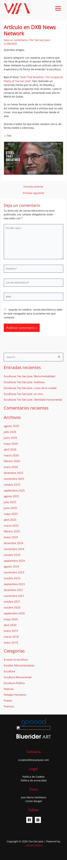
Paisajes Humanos (15, 694)
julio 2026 (10, 432)
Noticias (9, 689)
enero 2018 (11, 642)
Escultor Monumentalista (19, 665)
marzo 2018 (11, 636)
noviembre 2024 (14, 549)
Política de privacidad (33, 780)
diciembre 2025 (13, 473)
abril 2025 (10, 519)
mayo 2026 (11, 443)
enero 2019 (11, 631)
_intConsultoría (33, 845)
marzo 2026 (11, 455)
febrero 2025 (12, 531)
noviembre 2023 (14, 572)
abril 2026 (10, 449)
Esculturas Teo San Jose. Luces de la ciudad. (30, 388)
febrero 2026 (12, 461)
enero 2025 (11, 537)
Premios (9, 706)
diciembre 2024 (13, 543)
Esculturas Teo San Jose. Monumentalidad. (30, 376)
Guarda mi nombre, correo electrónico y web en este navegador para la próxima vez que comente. (33, 313)
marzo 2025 (11, 525)
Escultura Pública (14, 683)
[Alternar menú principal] (58, 8)
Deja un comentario (15, 40)
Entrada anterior (33, 186)
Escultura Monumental (17, 677)
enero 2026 (11, 467)
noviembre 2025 (14, 478)
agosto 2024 (11, 566)
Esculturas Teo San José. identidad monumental (33, 399)
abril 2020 (10, 625)
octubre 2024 (12, 555)
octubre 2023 (12, 578)
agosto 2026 (11, 426)
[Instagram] (38, 820)
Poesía (8, 700)
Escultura (9, 671)
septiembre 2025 (14, 490)
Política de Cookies (34, 776)
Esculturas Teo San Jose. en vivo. (23, 394)
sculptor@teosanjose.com (33, 760)
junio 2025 (10, 508)
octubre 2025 (12, 484)
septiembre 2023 (14, 584)
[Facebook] (29, 820)
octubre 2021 (12, 601)
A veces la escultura (16, 659)
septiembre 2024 (14, 560)
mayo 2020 (11, 619)
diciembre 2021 (13, 590)
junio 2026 (10, 437)
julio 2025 (10, 502)
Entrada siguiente (33, 193)
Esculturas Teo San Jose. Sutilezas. (24, 382)
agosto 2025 (11, 496)
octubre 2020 (12, 607)
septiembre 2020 (14, 613)
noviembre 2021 (14, 596)
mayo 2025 (11, 514)
